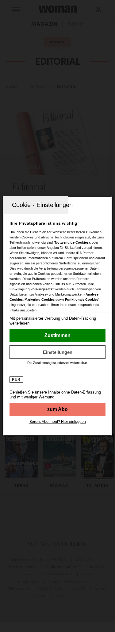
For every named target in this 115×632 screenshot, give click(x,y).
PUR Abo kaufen (57, 409)
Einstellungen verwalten (57, 352)
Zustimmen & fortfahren (57, 335)
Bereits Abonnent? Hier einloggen (57, 422)
